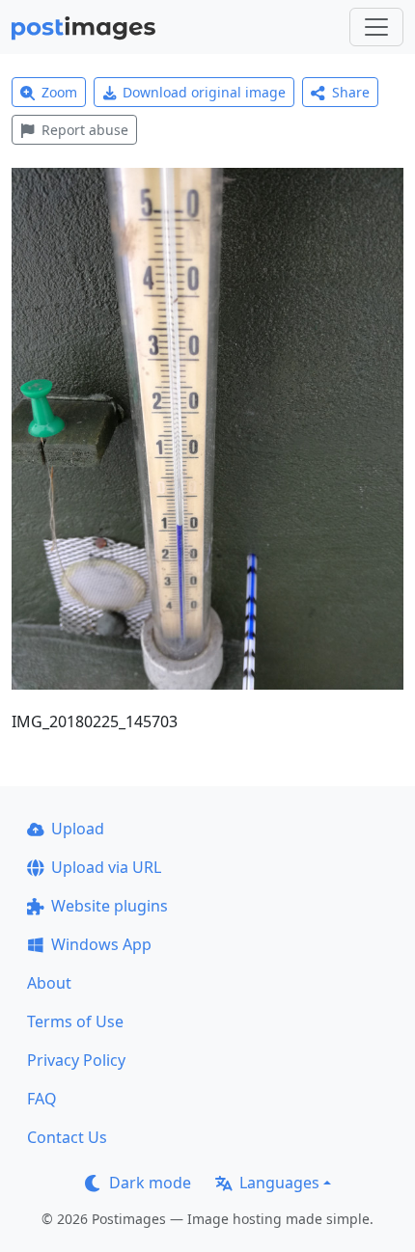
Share (351, 92)
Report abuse (85, 130)
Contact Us (67, 1137)
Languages (279, 1182)
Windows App (101, 944)
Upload (77, 828)
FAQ (42, 1098)
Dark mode (150, 1182)
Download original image (204, 92)
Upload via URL (106, 867)
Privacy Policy (76, 1060)
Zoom (59, 92)
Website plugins (109, 905)
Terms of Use (75, 1021)
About (49, 982)
